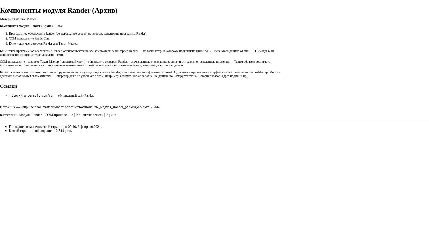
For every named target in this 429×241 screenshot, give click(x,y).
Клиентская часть (89, 115)
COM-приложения (59, 115)
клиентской (68, 61)
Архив (111, 115)
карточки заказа (51, 65)
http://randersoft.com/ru (31, 95)
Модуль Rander (30, 115)
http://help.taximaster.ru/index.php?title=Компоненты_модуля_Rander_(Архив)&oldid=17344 (90, 107)
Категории (8, 115)
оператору (55, 72)
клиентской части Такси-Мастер (246, 72)
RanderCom (42, 38)
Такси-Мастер (49, 61)
